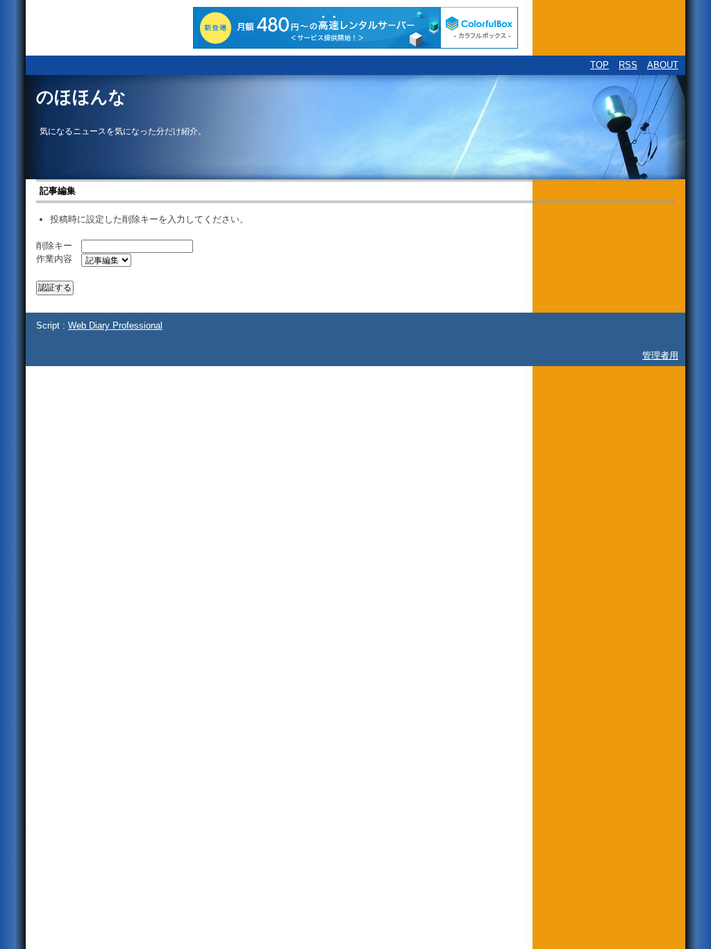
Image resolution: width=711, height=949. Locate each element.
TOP (599, 65)
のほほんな (81, 96)
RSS (628, 65)
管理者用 (660, 355)
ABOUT (662, 65)
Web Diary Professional (115, 325)
